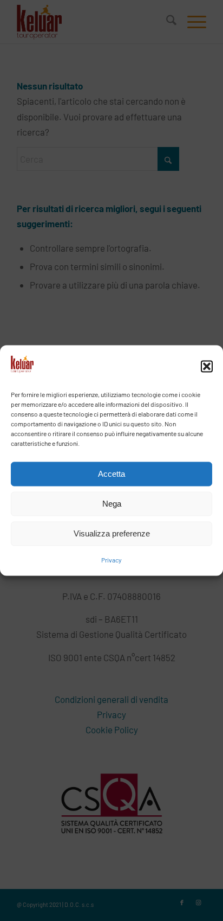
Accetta (111, 473)
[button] (206, 366)
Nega (111, 503)
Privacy (111, 560)
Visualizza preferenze (112, 533)
